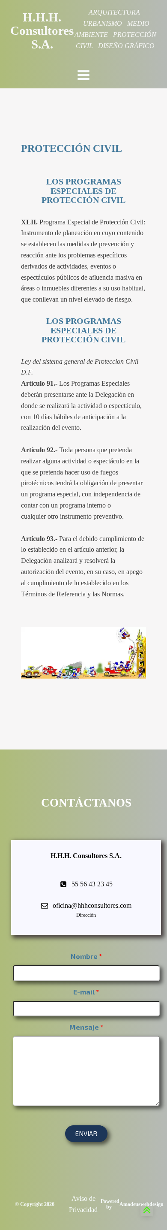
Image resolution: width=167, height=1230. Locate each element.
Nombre (84, 956)
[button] (86, 1133)
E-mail (84, 992)
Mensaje (84, 1027)
